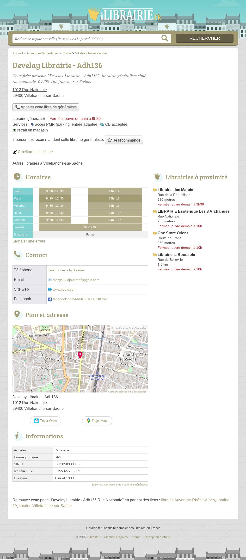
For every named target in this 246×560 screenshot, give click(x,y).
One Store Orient (173, 233)
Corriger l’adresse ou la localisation (127, 391)
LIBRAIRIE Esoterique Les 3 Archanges (194, 211)
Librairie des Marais (175, 190)
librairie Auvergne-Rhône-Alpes (188, 500)
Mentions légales (116, 537)
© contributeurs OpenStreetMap (129, 328)
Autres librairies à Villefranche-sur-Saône (47, 163)
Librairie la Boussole (176, 255)
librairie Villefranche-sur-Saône (45, 506)
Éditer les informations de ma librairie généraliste (120, 484)
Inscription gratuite (157, 537)
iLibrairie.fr (123, 17)
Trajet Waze (48, 421)
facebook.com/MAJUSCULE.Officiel (80, 299)
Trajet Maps (100, 421)
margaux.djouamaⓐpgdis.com (76, 280)
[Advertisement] (193, 313)
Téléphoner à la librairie (66, 270)
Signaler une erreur (28, 241)
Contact (136, 537)
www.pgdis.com (64, 289)
